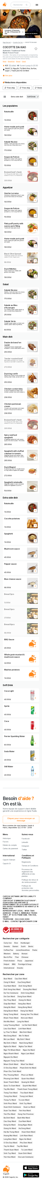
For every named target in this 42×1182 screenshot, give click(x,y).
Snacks (20, 968)
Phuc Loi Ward (27, 1075)
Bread (18, 61)
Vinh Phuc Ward (10, 1103)
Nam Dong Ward (26, 1043)
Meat (4, 61)
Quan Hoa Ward (27, 1079)
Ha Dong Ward (24, 1128)
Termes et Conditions (30, 866)
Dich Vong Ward (25, 986)
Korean (24, 954)
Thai (17, 957)
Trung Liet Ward (26, 1096)
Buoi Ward (8, 979)
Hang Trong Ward (11, 1014)
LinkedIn (25, 842)
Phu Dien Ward (26, 1143)
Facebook (26, 839)
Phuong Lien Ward (11, 1079)
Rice (16, 943)
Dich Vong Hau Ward (12, 989)
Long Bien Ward (10, 1139)
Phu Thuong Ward (11, 1075)
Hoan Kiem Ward (28, 1132)
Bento (30, 946)
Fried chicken (9, 961)
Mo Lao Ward (9, 1039)
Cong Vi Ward (9, 982)
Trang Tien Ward (10, 1093)
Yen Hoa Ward (25, 1111)
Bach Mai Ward (24, 1118)
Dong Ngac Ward (25, 1125)
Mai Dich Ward (26, 1032)
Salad (24, 61)
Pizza (20, 961)
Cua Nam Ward (10, 986)
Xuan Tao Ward (10, 1111)
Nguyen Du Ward (11, 1057)
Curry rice (8, 943)
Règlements (26, 862)
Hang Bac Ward (24, 1004)
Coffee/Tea (8, 950)
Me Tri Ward (24, 1036)
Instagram (25, 846)
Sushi (23, 946)
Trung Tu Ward (10, 1100)
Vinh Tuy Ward (25, 1103)
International (9, 968)
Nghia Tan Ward (25, 1046)
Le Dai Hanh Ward (29, 1025)
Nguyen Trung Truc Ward (14, 1061)
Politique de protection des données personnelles (30, 888)
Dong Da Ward (9, 1125)
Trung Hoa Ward (10, 1096)
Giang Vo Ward (25, 1000)
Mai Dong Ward (10, 1036)
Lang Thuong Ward (11, 1025)
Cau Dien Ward (21, 979)
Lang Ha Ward (23, 1021)
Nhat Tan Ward (27, 1064)
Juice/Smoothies (23, 950)
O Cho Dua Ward (10, 1068)
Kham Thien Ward (11, 1018)
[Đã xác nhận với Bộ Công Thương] (21, 928)
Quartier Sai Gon (18, 42)
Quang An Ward (27, 1082)
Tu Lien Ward (24, 1100)
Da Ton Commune (11, 993)
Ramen (15, 946)
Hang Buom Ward (11, 1011)
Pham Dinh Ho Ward (28, 1068)
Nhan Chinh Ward (11, 1064)
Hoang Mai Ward (10, 1136)
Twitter (24, 850)
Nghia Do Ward (10, 1046)
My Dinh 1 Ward (23, 1039)
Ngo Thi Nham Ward (12, 1050)
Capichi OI (7, 864)
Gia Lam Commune (25, 1157)
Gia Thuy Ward (10, 1000)
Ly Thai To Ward (10, 1032)
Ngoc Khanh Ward (11, 1053)
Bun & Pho (8, 957)
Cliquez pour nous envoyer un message (21, 819)
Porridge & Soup (24, 964)
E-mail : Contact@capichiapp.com (20, 921)
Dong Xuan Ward (24, 996)
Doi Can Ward (9, 996)
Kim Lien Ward (27, 1018)
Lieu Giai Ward (10, 1029)
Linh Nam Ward (24, 1029)
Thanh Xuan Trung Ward (27, 1089)
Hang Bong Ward (25, 1007)
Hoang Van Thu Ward (29, 1014)
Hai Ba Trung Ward (11, 1132)
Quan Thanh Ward (11, 1082)
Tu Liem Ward (26, 1150)
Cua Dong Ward (24, 982)
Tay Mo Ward (9, 1089)
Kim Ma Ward (9, 1021)
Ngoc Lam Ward (27, 1053)
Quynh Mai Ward (29, 1086)
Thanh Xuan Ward (11, 1150)
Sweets (7, 946)
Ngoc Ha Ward (29, 1050)
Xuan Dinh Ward (25, 1153)
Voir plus (8, 76)
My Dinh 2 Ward (10, 1043)
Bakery (16, 954)
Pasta (34, 950)
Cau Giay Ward (10, 1121)
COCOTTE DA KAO (31, 42)
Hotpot (6, 964)
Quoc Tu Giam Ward (12, 1086)
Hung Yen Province (25, 1114)
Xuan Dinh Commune (12, 1107)
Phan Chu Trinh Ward (12, 1071)
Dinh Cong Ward (27, 993)
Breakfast (11, 61)
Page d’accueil (7, 42)
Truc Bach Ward (26, 1093)
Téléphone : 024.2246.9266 (16, 919)
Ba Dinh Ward (9, 1118)
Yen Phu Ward (9, 1114)
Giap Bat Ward (9, 1004)
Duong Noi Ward (30, 989)
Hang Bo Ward (9, 1007)
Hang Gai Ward (27, 1011)
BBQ (13, 964)
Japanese (29, 961)
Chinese (24, 957)
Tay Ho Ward (9, 1146)
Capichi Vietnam (9, 860)
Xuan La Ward (29, 1107)
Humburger (25, 943)
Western (7, 954)
